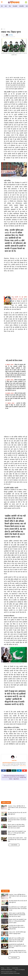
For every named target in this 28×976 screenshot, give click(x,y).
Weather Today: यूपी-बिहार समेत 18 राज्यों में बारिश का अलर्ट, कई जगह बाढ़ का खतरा (17, 807)
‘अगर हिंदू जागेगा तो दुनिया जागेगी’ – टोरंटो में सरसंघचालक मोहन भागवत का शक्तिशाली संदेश (17, 839)
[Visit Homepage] (14, 2)
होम (2, 6)
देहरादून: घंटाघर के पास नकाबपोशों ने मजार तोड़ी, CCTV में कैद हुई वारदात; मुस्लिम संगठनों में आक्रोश (17, 833)
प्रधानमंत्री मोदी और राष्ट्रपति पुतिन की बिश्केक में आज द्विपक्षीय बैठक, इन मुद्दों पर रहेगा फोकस (17, 946)
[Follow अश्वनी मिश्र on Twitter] (16, 757)
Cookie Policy (15, 967)
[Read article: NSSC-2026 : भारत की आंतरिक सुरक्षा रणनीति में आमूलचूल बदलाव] (4, 933)
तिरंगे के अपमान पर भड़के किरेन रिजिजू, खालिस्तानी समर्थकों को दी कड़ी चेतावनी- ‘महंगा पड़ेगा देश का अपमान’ (16, 826)
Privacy (2, 967)
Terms (8, 967)
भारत (6, 6)
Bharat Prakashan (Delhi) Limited (9, 971)
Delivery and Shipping (19, 969)
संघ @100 (15, 6)
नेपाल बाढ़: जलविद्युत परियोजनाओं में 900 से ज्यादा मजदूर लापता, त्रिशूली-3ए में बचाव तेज (17, 952)
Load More (14, 844)
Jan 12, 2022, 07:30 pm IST (9, 36)
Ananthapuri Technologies (14, 973)
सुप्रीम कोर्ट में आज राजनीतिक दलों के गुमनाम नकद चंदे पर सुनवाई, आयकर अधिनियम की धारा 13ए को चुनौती (16, 939)
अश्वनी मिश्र (10, 35)
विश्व (10, 6)
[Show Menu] (1, 2)
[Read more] (23, 765)
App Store (16, 778)
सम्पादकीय (21, 6)
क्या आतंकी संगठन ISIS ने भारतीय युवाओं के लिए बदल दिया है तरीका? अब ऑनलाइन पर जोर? (17, 819)
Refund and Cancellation (6, 969)
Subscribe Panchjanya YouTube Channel (14, 775)
